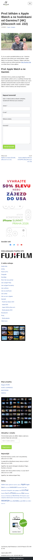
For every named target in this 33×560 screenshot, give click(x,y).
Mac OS (19, 495)
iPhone (13, 493)
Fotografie (3, 274)
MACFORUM (4, 390)
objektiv (11, 497)
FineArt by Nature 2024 (8, 301)
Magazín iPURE (5, 385)
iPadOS (3, 493)
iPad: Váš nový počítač (7, 280)
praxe (28, 497)
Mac (23, 493)
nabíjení (27, 495)
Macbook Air (3, 495)
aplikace (19, 484)
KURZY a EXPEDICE (7, 387)
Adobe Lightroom (9, 484)
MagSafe (24, 495)
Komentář (6, 125)
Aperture (15, 484)
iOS (23, 490)
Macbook (27, 493)
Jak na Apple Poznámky (7, 285)
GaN (20, 490)
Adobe (3, 484)
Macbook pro (9, 495)
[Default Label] (10, 244)
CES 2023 (7, 487)
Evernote (19, 487)
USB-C (29, 501)
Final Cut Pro (4, 271)
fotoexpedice (4, 490)
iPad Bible (3, 277)
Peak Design (16, 497)
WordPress (21, 558)
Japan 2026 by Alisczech (8, 307)
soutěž (21, 501)
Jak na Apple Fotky (6, 282)
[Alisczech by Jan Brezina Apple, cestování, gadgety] (6, 3)
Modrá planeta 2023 (7, 310)
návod (8, 497)
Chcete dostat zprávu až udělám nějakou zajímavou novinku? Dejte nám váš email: (14, 437)
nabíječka (3, 497)
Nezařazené (4, 312)
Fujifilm (13, 490)
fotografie (9, 490)
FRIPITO (3, 393)
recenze (5, 500)
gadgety (17, 490)
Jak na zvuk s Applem (7, 296)
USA (27, 501)
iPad (26, 490)
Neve (11, 558)
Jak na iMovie (4, 288)
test (24, 501)
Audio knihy (4, 266)
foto (26, 487)
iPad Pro (7, 493)
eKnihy (3, 269)
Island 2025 (5, 304)
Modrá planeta (5, 318)
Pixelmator (25, 497)
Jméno (5, 105)
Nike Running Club (26, 62)
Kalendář (3, 299)
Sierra (11, 501)
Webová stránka (7, 119)
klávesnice (18, 493)
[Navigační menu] (30, 3)
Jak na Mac (4, 293)
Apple (8, 27)
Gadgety (13, 27)
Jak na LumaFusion (6, 291)
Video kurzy (4, 321)
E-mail (5, 112)
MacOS (15, 495)
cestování (13, 487)
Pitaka (21, 497)
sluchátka (16, 501)
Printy (2, 315)
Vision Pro (3, 503)
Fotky (23, 487)
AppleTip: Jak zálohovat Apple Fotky (10, 475)
